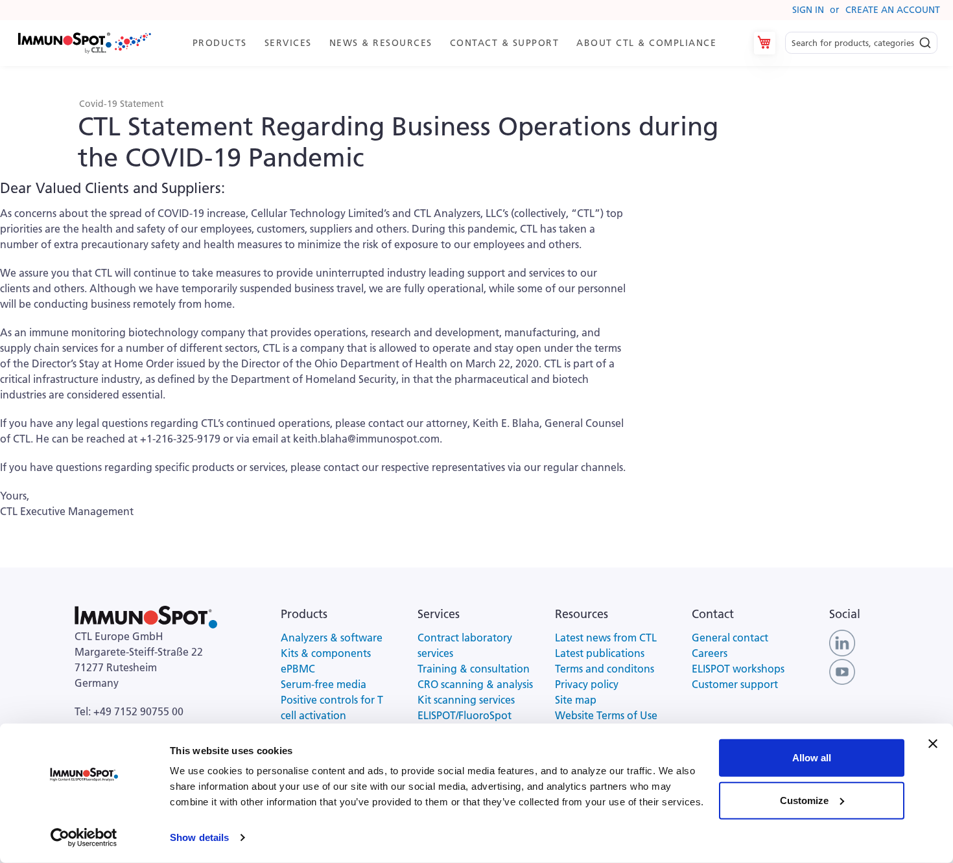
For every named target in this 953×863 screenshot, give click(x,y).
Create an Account (892, 10)
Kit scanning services (466, 699)
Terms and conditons (604, 668)
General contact (730, 637)
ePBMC (298, 668)
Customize (804, 799)
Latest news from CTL (606, 637)
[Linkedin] (842, 642)
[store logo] (84, 43)
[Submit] (925, 39)
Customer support (735, 684)
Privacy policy (586, 684)
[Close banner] (932, 743)
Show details (199, 837)
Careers (709, 653)
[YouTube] (842, 670)
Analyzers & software (331, 637)
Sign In (808, 10)
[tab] (460, 43)
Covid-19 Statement (121, 103)
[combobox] (861, 43)
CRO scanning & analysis (475, 684)
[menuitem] (222, 43)
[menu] (460, 43)
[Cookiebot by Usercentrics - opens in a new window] (84, 837)
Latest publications (599, 653)
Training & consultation (474, 668)
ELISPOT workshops (738, 668)
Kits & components (326, 653)
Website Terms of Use (606, 715)
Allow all (811, 757)
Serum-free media (323, 684)
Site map (575, 699)
